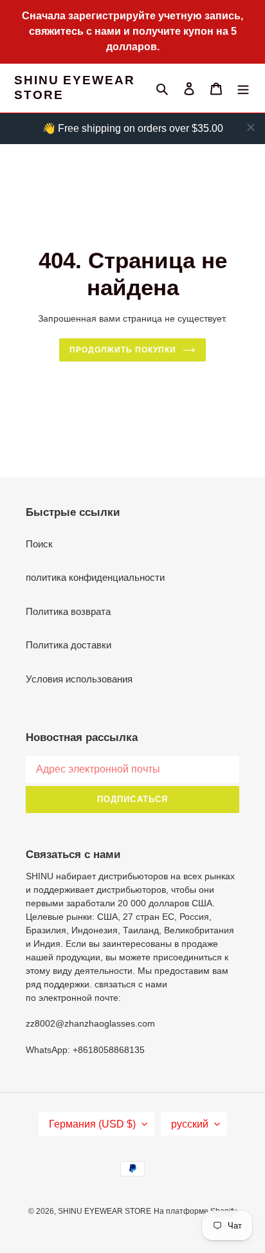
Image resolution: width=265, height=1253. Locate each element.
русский (189, 1124)
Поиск (39, 543)
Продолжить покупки (122, 349)
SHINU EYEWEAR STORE (74, 87)
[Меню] (243, 88)
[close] (250, 127)
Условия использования (79, 678)
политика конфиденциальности (95, 577)
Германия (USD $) (92, 1124)
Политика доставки (68, 644)
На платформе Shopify (195, 1211)
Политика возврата (68, 611)
